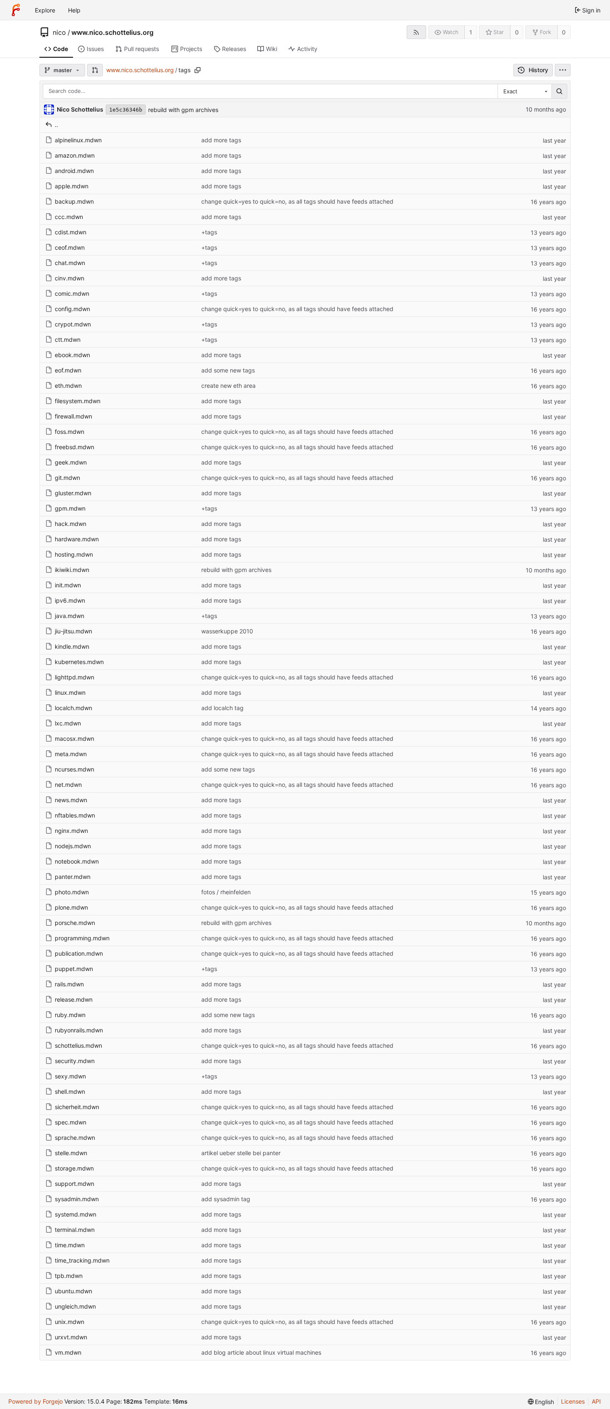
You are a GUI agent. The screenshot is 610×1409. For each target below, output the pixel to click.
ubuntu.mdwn (73, 1291)
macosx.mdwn (74, 738)
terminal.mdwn (75, 1229)
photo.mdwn (72, 892)
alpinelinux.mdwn (78, 140)
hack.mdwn (70, 523)
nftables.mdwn (75, 815)
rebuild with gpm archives (183, 109)
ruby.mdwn (70, 1014)
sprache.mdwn (75, 1137)
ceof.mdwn (70, 247)
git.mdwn (67, 477)
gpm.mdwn (70, 508)
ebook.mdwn (72, 354)
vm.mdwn (68, 1352)
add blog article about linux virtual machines (261, 1352)
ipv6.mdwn (70, 600)
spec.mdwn (70, 1122)
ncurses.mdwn (74, 769)
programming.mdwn (82, 938)
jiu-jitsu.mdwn (73, 631)
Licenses (573, 1401)
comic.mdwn (72, 293)
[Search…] (559, 91)
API (596, 1401)
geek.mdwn (71, 462)
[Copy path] (197, 70)
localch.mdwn (73, 707)
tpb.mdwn (69, 1275)
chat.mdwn (70, 262)
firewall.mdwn (73, 416)
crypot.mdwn (73, 324)
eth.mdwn (68, 385)
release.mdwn (74, 999)
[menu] (563, 70)
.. (56, 124)
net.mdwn (68, 784)
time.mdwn (70, 1244)
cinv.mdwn (69, 278)
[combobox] (524, 91)
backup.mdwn (74, 201)
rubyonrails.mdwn (79, 1030)
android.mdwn (74, 170)
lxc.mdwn (68, 723)
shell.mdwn (70, 1091)
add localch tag (222, 707)
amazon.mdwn (75, 155)
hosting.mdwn (74, 554)
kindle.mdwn (72, 646)
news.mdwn (71, 799)
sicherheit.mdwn (77, 1106)
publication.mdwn (79, 953)
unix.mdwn (69, 1321)
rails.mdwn (69, 984)
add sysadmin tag (225, 1198)
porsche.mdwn (75, 922)
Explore (45, 10)
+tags (209, 232)
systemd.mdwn (75, 1214)
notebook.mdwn (77, 861)
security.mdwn (75, 1060)
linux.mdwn (70, 692)
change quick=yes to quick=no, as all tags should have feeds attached (297, 201)
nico (59, 32)
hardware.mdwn (77, 539)
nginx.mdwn (71, 830)
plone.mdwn (71, 907)
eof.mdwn (68, 370)
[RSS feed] (416, 32)
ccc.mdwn (69, 216)
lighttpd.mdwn (74, 677)
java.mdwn (69, 615)
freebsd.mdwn (74, 446)
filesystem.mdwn (77, 400)
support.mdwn (74, 1183)
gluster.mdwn (73, 492)
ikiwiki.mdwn (72, 569)
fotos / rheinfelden (226, 892)
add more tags (221, 140)
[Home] (15, 9)
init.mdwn (68, 585)
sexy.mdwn (70, 1076)
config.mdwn (72, 308)
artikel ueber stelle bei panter (241, 1152)
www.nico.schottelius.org (112, 32)
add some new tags (228, 370)
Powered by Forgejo (35, 1401)
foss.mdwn (69, 431)
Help (74, 10)
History (538, 69)
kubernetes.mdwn (79, 661)
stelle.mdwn (71, 1152)
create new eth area (228, 385)
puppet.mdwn (74, 968)
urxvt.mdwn (71, 1337)
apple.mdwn (71, 186)
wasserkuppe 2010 (227, 631)
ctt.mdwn (68, 339)
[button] (95, 70)
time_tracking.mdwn (82, 1260)
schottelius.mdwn (78, 1045)
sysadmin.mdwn (77, 1198)
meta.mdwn (71, 753)
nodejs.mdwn (73, 845)
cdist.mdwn (70, 232)
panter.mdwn (72, 876)
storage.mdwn (74, 1168)
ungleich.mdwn (75, 1306)
